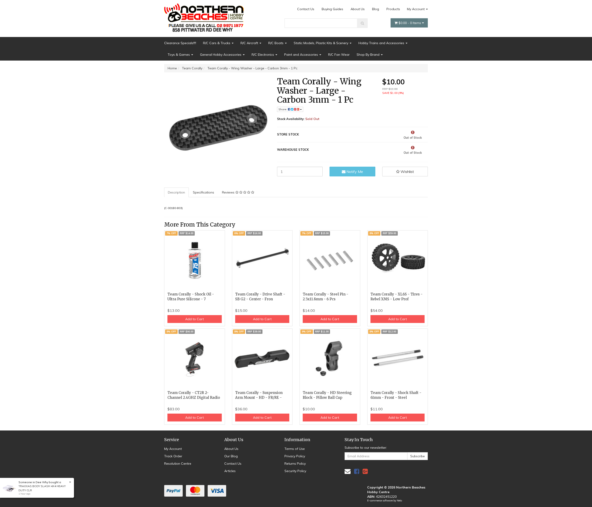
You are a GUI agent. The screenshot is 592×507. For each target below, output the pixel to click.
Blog (375, 9)
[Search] (362, 23)
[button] (405, 171)
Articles (230, 471)
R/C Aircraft (249, 43)
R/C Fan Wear (339, 54)
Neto (399, 500)
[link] (356, 471)
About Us (358, 9)
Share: (283, 109)
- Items (410, 23)
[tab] (176, 192)
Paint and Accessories (301, 54)
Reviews (228, 192)
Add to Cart (194, 319)
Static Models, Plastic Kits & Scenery (321, 43)
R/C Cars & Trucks (217, 43)
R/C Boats (276, 43)
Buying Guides (332, 9)
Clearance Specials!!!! (180, 43)
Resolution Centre (177, 463)
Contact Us (305, 9)
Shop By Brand (368, 54)
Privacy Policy (294, 456)
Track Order (173, 456)
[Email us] (348, 471)
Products (393, 9)
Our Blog (231, 456)
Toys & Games (179, 54)
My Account (416, 9)
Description (176, 192)
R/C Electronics (263, 54)
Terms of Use (294, 449)
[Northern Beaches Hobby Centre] (205, 16)
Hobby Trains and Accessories (381, 43)
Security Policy (295, 471)
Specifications (203, 192)
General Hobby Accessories (221, 54)
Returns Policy (295, 463)
